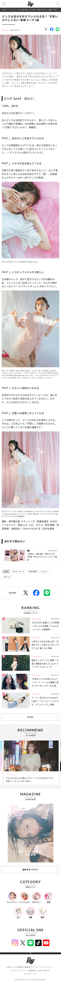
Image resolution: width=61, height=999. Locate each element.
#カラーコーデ (18, 571)
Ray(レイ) (4, 10)
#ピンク (7, 577)
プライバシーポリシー (43, 967)
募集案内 (28, 967)
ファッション (12, 10)
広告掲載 (19, 967)
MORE (30, 717)
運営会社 (33, 970)
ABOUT (9, 967)
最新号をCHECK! (30, 869)
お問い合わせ (44, 970)
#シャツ (44, 571)
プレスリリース (30, 974)
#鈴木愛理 (33, 571)
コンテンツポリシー (18, 970)
